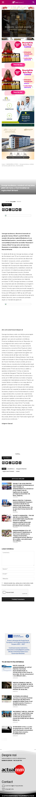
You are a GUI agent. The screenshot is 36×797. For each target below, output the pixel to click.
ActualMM (13, 201)
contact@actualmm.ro (14, 786)
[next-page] (6, 739)
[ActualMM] (4, 201)
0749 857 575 (9, 789)
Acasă (3, 164)
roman (18, 471)
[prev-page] (3, 739)
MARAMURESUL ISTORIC (12, 164)
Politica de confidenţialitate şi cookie (21, 796)
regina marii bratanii (8, 471)
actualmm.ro (10, 469)
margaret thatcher (21, 469)
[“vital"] (18, 644)
